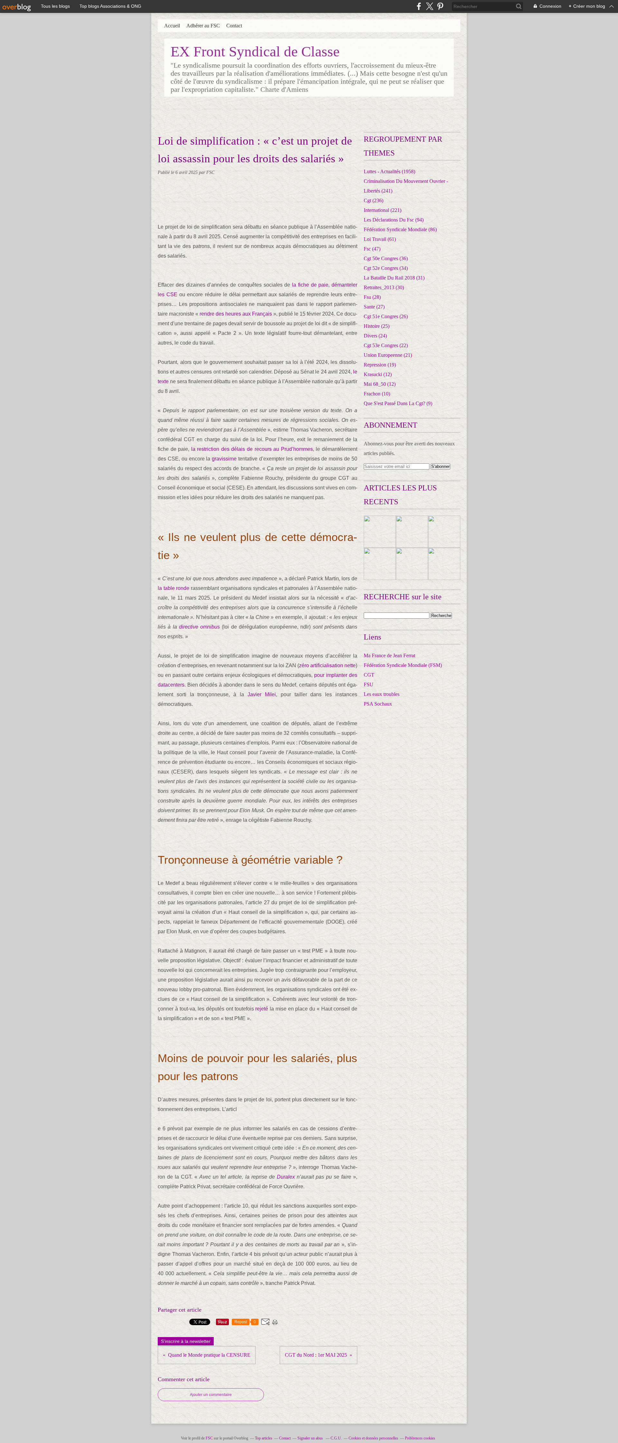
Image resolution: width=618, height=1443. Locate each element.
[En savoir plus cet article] (380, 532)
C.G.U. (336, 1438)
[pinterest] (440, 6)
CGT (369, 675)
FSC (209, 1438)
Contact (234, 25)
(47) (372, 249)
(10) (377, 393)
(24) (375, 335)
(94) (394, 220)
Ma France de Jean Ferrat (389, 655)
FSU (368, 684)
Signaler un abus (310, 1438)
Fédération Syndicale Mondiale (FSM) (403, 665)
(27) (374, 306)
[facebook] (419, 6)
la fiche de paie (310, 285)
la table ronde (173, 588)
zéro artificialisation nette (327, 665)
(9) (398, 403)
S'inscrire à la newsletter (186, 1341)
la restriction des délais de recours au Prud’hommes (252, 449)
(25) (376, 326)
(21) (388, 355)
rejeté (261, 1008)
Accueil (172, 25)
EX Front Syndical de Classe (255, 51)
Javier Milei (262, 694)
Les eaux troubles (381, 694)
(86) (400, 229)
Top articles (263, 1438)
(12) (378, 374)
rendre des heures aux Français (236, 314)
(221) (382, 210)
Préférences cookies (420, 1438)
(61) (380, 239)
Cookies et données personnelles (373, 1438)
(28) (372, 297)
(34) (386, 268)
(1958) (389, 171)
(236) (373, 200)
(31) (394, 277)
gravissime (224, 458)
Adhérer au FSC (203, 25)
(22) (386, 345)
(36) (386, 258)
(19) (380, 364)
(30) (384, 287)
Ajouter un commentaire (211, 1394)
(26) (386, 316)
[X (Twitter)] (430, 6)
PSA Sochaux (378, 704)
